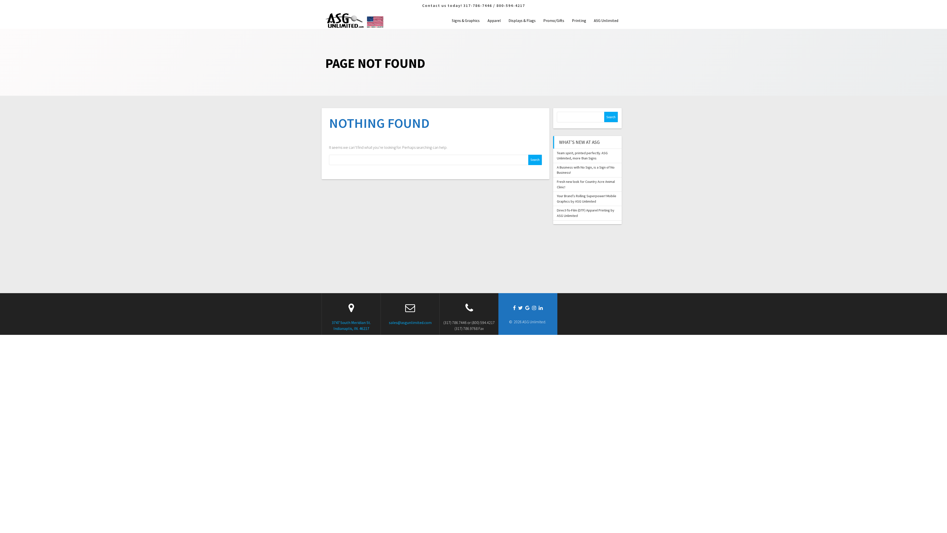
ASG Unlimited (606, 20)
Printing (579, 20)
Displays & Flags (522, 20)
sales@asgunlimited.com (410, 322)
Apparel (494, 20)
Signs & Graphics (466, 20)
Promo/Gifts (553, 20)
